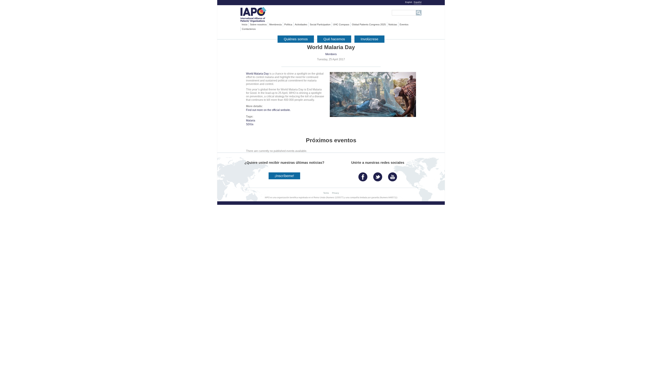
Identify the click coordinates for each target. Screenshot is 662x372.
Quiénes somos (296, 39)
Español (418, 2)
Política (288, 24)
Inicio (244, 24)
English (408, 2)
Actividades (301, 24)
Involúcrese (369, 39)
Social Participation (320, 24)
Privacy (335, 193)
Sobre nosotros (258, 24)
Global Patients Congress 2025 (369, 24)
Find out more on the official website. (268, 109)
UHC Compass (341, 24)
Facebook (363, 175)
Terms (326, 193)
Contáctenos (249, 29)
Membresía (275, 24)
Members (331, 54)
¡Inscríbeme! (284, 176)
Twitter (378, 175)
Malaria (250, 120)
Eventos (404, 24)
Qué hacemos (334, 39)
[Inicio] (259, 14)
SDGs (249, 124)
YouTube (393, 175)
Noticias (392, 24)
